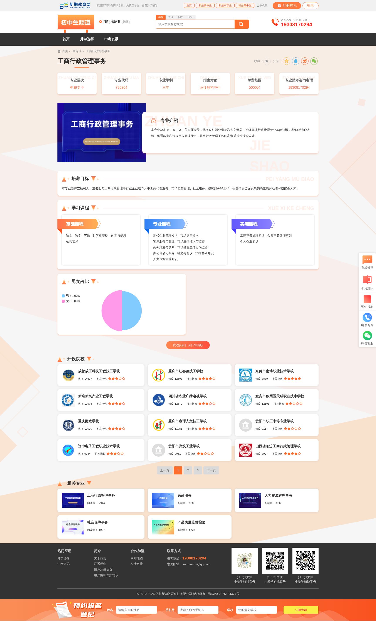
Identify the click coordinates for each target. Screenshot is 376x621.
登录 (310, 5)
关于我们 (100, 558)
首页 (66, 39)
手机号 (170, 610)
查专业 (77, 51)
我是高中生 (245, 5)
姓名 (110, 610)
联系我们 (100, 564)
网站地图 (137, 558)
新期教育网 (74, 5)
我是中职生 (225, 5)
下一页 (211, 470)
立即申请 (301, 610)
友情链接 (137, 564)
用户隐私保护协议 (106, 575)
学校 (230, 610)
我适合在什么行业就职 (188, 345)
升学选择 (63, 558)
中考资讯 (63, 564)
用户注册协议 (103, 569)
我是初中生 (205, 5)
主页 (189, 5)
